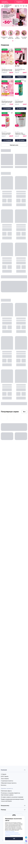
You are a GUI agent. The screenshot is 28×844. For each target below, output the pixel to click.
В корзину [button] (8, 76)
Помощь (3, 809)
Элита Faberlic (5, 778)
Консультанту (5, 805)
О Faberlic (3, 774)
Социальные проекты (7, 781)
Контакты (3, 785)
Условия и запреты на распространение (12, 797)
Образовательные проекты (8, 783)
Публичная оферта (6, 791)
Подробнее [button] (21, 76)
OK (14, 838)
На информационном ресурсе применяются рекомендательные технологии (12, 834)
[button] (14, 2)
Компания (4, 770)
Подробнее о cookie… (10, 831)
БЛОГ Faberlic (4, 776)
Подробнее (19, 1)
